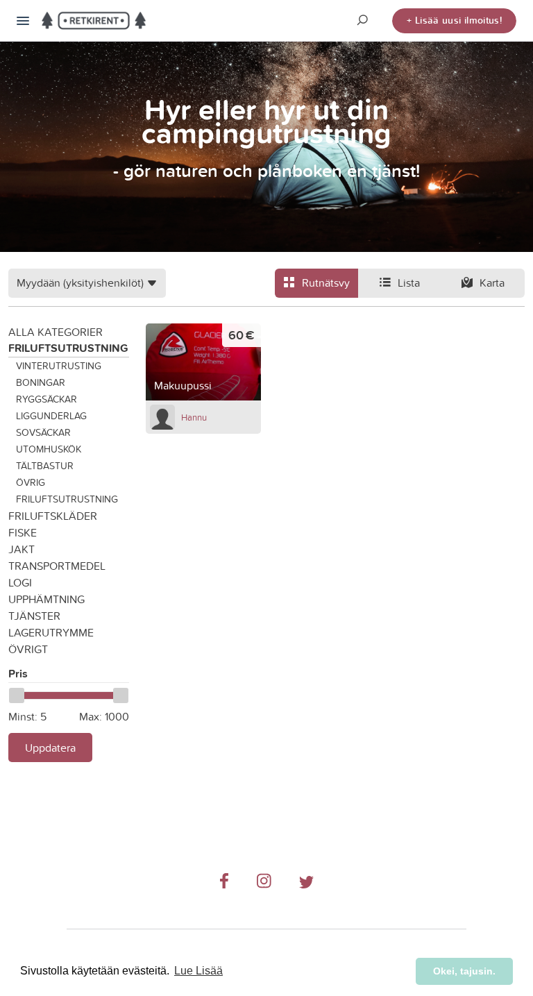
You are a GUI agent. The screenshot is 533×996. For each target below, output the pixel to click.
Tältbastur (45, 466)
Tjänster (34, 615)
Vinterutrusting (58, 366)
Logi (20, 582)
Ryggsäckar (46, 399)
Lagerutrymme (51, 632)
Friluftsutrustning (68, 348)
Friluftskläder (52, 515)
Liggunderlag (51, 416)
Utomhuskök (48, 449)
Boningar (40, 382)
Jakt (21, 549)
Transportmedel (56, 565)
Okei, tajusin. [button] (464, 971)
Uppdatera (50, 747)
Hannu (194, 417)
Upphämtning (46, 599)
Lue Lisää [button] (198, 971)
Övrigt (28, 649)
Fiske (22, 532)
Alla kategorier (55, 331)
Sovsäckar (43, 432)
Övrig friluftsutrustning (67, 490)
